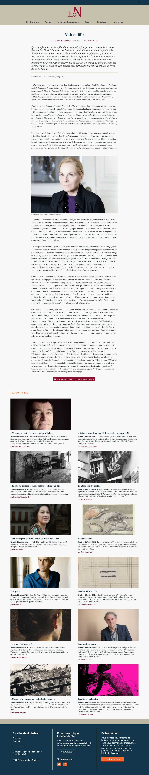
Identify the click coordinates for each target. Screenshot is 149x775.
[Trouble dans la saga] (108, 572)
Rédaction (17, 741)
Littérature (31, 22)
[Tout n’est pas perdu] (108, 624)
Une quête (15, 591)
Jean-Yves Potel (87, 552)
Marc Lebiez (17, 605)
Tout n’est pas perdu (87, 643)
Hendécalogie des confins (89, 485)
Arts (87, 22)
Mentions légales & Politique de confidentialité (27, 753)
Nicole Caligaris (86, 499)
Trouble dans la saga (87, 591)
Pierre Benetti (18, 550)
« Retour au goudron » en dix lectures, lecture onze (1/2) (103, 433)
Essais (48, 22)
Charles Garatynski (20, 657)
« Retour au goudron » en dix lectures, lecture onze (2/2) (35, 485)
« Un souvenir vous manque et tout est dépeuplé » (32, 698)
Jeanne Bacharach (62, 41)
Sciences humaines (67, 22)
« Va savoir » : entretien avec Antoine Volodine (31, 433)
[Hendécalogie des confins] (108, 466)
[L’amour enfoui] (108, 519)
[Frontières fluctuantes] (108, 679)
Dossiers (101, 22)
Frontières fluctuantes (88, 698)
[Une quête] (40, 572)
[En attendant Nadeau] (74, 12)
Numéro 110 (92, 41)
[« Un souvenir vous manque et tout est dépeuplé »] (40, 679)
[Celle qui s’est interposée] (40, 624)
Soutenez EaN (112, 759)
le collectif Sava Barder (89, 446)
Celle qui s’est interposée (21, 643)
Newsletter (67, 751)
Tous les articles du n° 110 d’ (75, 379)
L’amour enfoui (85, 538)
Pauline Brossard (87, 715)
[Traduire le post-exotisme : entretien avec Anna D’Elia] (40, 519)
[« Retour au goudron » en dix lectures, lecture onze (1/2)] (108, 414)
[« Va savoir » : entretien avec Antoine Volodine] (40, 414)
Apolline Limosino (19, 712)
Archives (118, 22)
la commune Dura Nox (21, 446)
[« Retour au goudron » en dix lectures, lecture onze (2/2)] (40, 466)
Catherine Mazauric (88, 605)
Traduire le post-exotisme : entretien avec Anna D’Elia (34, 538)
